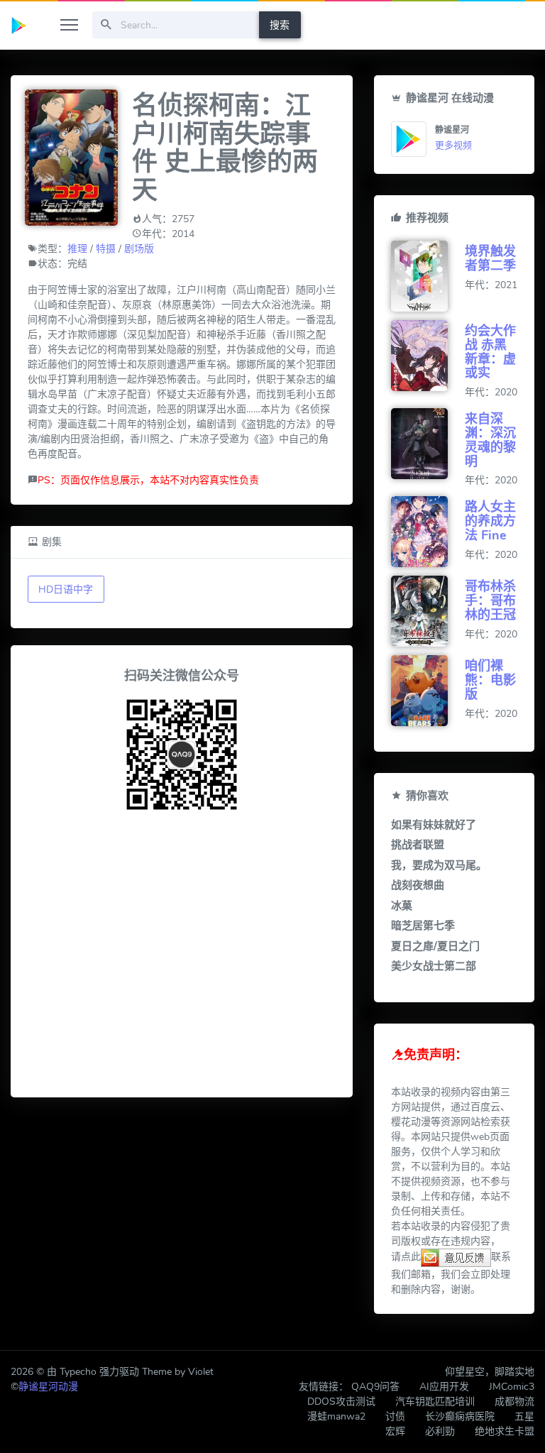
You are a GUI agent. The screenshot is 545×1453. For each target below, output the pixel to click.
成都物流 (514, 1401)
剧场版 (139, 249)
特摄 (106, 249)
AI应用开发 (444, 1386)
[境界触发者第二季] (428, 276)
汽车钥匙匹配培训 (435, 1401)
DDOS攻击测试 (341, 1401)
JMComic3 (511, 1386)
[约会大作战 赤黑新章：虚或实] (428, 355)
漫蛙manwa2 (336, 1416)
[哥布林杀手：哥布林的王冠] (428, 611)
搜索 (280, 25)
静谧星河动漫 (48, 1386)
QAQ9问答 (375, 1386)
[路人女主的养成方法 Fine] (428, 531)
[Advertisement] (182, 956)
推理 (77, 249)
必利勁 (440, 1431)
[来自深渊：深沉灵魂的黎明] (428, 443)
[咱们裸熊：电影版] (428, 690)
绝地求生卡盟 (504, 1431)
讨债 (395, 1416)
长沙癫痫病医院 (460, 1416)
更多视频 (453, 145)
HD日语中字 (65, 589)
